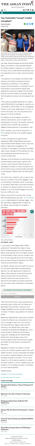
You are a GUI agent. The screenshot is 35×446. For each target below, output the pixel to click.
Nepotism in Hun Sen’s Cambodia (11, 374)
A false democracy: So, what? (10, 377)
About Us (7, 443)
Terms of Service (14, 442)
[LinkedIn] (32, 24)
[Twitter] (29, 24)
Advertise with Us (14, 443)
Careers (22, 443)
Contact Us (28, 443)
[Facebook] (27, 24)
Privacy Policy (22, 442)
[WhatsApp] (24, 24)
